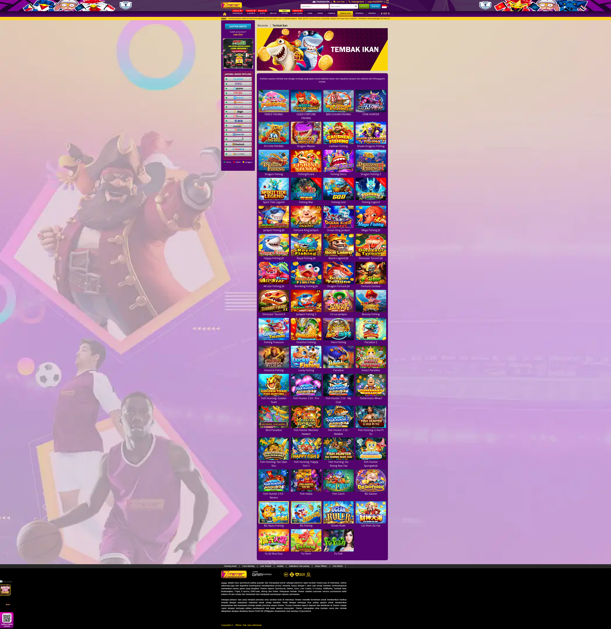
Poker (320, 13)
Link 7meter (265, 566)
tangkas (331, 13)
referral (359, 13)
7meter (224, 583)
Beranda (263, 25)
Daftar (375, 6)
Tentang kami (230, 566)
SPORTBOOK (238, 12)
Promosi (372, 13)
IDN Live (273, 13)
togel (310, 13)
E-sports (251, 12)
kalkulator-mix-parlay (299, 566)
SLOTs (261, 12)
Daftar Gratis (238, 26)
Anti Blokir (338, 566)
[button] (385, 6)
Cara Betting (248, 566)
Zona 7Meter (321, 566)
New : (224, 18)
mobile (280, 566)
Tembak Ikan (345, 13)
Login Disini (238, 34)
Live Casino (298, 12)
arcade (284, 12)
